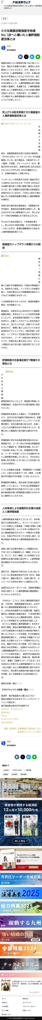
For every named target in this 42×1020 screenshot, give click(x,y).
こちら (19, 683)
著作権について (6, 1014)
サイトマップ (27, 1002)
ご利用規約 (5, 1006)
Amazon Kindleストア (12, 709)
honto (4, 716)
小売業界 (14, 774)
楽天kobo (5, 712)
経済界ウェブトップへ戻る (29, 732)
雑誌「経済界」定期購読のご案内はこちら (22, 728)
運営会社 (25, 998)
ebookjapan (7, 722)
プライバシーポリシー (29, 1006)
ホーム (4, 998)
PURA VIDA (17, 770)
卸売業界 (24, 774)
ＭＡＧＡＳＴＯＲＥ (10, 719)
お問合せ (4, 1002)
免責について (27, 1010)
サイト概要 (5, 1010)
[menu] (2, 2)
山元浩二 (6, 770)
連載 (4, 18)
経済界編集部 (11, 50)
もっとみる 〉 (35, 992)
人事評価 (28, 770)
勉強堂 (6, 774)
